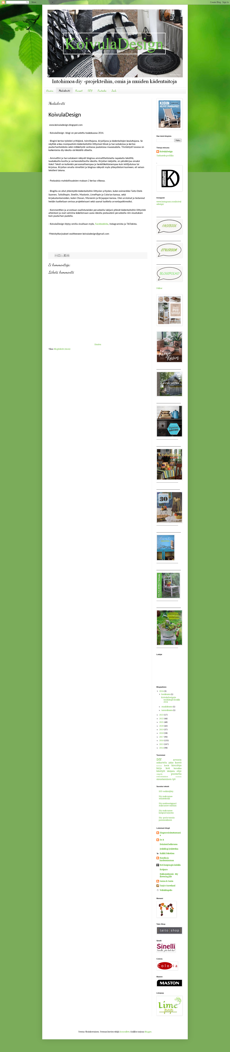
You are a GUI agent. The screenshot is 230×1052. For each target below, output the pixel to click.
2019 (161, 729)
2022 (161, 719)
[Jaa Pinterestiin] (68, 255)
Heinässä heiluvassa (168, 844)
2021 (161, 722)
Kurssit (78, 90)
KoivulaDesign (166, 151)
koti (168, 768)
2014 (161, 748)
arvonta (177, 760)
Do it (162, 840)
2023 (161, 715)
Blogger (148, 1032)
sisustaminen (164, 779)
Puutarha (102, 90)
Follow (159, 288)
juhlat (171, 763)
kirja (159, 768)
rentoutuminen (162, 777)
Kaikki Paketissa (167, 853)
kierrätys (176, 765)
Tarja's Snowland (167, 886)
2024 (161, 691)
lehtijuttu (171, 771)
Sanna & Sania (166, 881)
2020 (161, 726)
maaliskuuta (167, 707)
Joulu (114, 90)
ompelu (159, 774)
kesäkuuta (166, 694)
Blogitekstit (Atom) (62, 349)
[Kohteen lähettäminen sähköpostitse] (56, 255)
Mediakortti (64, 90)
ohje (179, 771)
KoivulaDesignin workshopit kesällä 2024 (170, 699)
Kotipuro (164, 869)
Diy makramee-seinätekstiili (166, 797)
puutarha (176, 774)
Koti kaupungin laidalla (170, 865)
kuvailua (177, 768)
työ (174, 779)
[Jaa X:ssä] (62, 255)
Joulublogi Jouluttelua (169, 849)
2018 (161, 733)
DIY (90, 90)
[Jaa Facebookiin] (65, 255)
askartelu (161, 762)
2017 (161, 737)
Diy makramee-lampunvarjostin (166, 812)
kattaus (159, 766)
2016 (161, 740)
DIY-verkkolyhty (166, 791)
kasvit (178, 762)
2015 (161, 744)
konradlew (124, 1032)
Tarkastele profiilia (165, 156)
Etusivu (49, 90)
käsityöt (160, 771)
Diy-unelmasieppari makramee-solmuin (167, 804)
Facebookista (101, 224)
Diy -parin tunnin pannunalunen (167, 819)
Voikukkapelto (166, 890)
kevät (166, 765)
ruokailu (178, 776)
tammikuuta (167, 710)
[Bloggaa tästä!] (59, 255)
